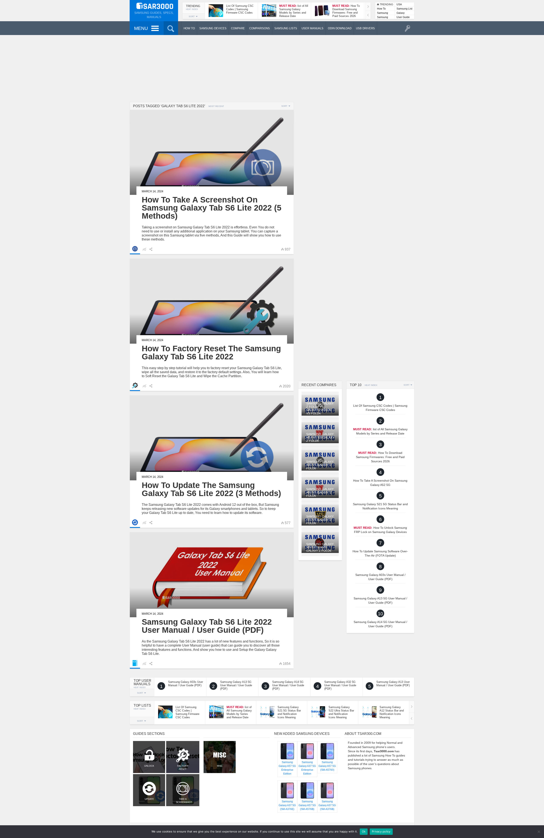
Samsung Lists (382, 13)
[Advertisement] (272, 68)
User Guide (403, 17)
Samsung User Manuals (382, 17)
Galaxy (401, 12)
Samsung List (404, 8)
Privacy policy (381, 831)
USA (399, 4)
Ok (364, 831)
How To (381, 8)
